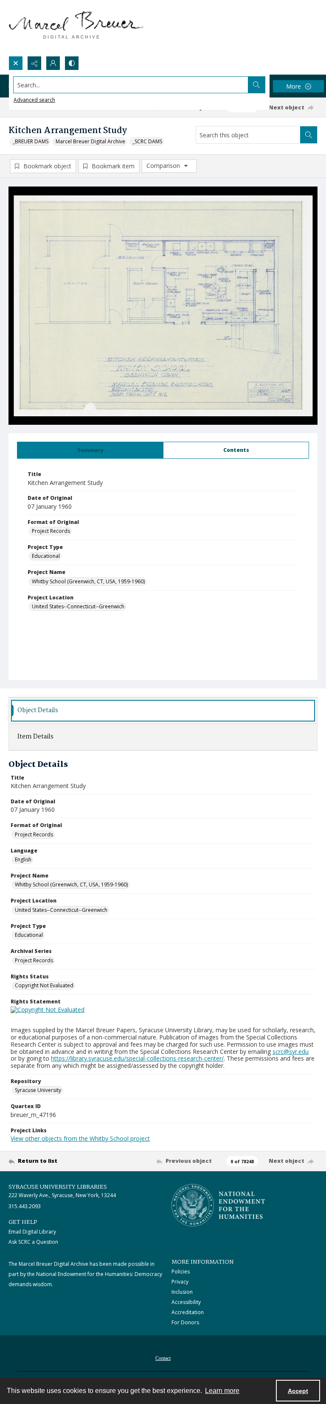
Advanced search (34, 99)
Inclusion (182, 1291)
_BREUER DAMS (30, 141)
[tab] (90, 450)
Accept (298, 1390)
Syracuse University (38, 1090)
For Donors (185, 1322)
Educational (46, 556)
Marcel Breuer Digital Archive (90, 141)
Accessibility (186, 1302)
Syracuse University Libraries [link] (57, 1187)
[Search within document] (308, 134)
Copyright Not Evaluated (44, 985)
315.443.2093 (24, 1206)
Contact (163, 1358)
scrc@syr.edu (291, 1051)
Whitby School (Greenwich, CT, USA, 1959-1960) (88, 581)
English (23, 859)
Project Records (51, 531)
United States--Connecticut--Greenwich (78, 606)
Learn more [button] (222, 1390)
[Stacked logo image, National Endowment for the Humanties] (218, 1205)
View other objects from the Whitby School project (80, 1138)
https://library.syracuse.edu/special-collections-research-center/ (137, 1058)
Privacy (179, 1281)
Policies (180, 1271)
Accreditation (187, 1312)
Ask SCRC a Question (33, 1241)
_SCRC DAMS (147, 141)
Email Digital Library (32, 1231)
